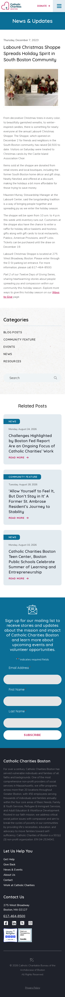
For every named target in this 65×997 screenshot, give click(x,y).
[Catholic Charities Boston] (11, 3)
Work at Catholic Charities (19, 885)
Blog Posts (12, 332)
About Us (9, 875)
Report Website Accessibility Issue (33, 982)
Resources (12, 361)
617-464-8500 (14, 916)
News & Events (13, 870)
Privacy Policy (32, 987)
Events (9, 346)
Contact (8, 880)
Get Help (9, 859)
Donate (42, 6)
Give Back (9, 864)
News (7, 354)
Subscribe (32, 735)
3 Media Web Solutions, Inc (31, 960)
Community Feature (19, 339)
